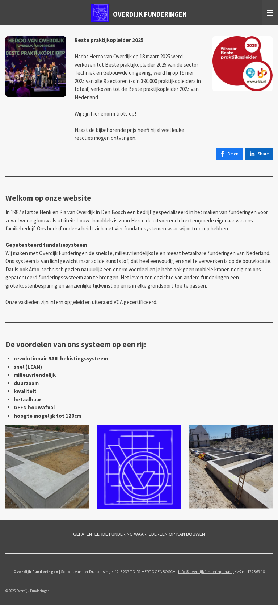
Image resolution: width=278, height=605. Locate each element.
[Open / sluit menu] (270, 12)
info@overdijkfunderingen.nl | (206, 571)
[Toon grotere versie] (35, 66)
